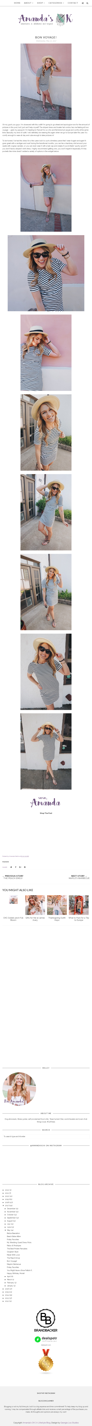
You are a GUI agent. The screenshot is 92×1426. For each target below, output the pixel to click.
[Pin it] (25, 867)
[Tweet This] (11, 867)
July (9, 1224)
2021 (7, 1193)
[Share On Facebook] (16, 867)
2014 (7, 1295)
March (9, 1280)
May (9, 1230)
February (10, 1283)
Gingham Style (12, 1252)
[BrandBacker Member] (46, 1332)
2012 (7, 1301)
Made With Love (13, 1255)
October (10, 1215)
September (11, 1218)
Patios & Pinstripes (14, 1246)
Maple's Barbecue (14, 1264)
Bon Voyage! (12, 1261)
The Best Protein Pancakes (17, 1249)
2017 (7, 1205)
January (10, 1286)
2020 (7, 1196)
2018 (7, 1202)
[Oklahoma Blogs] (46, 1374)
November (11, 1212)
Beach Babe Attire (14, 1236)
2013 (7, 1298)
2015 (7, 1292)
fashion (5, 862)
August (10, 1221)
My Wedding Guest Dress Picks (19, 1242)
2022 (7, 1190)
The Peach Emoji (13, 1258)
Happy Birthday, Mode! (16, 1273)
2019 (7, 1199)
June (9, 1227)
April (9, 1276)
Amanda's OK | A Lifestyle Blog (36, 1423)
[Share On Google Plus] (20, 867)
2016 (7, 1289)
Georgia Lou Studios (70, 1423)
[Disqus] (46, 962)
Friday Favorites (13, 1239)
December (11, 1209)
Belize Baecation (13, 1233)
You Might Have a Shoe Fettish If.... (20, 1270)
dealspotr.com (46, 1345)
